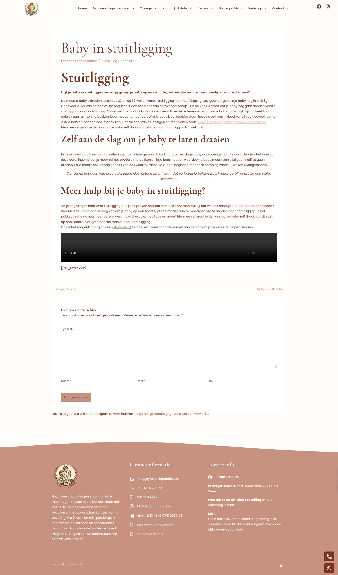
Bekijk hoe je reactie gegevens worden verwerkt (171, 414)
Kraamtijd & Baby (175, 8)
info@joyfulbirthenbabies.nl (158, 479)
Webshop (255, 8)
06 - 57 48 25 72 (155, 488)
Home (82, 8)
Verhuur (203, 8)
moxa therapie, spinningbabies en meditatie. (232, 122)
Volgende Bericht (271, 289)
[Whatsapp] (329, 568)
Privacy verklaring (150, 534)
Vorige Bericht (64, 289)
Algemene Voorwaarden (155, 525)
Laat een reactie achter (79, 61)
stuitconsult (122, 227)
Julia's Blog (109, 61)
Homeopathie (228, 8)
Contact (278, 8)
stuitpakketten (243, 206)
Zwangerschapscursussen (111, 8)
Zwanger (146, 8)
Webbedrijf (75, 564)
